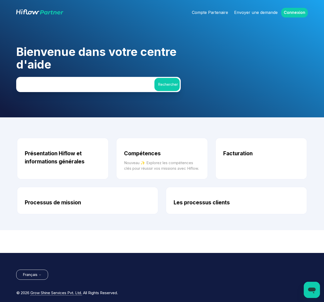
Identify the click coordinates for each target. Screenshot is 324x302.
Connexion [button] (294, 12)
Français (30, 274)
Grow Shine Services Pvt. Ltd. (56, 292)
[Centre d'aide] (39, 13)
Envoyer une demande (256, 12)
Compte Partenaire (210, 12)
